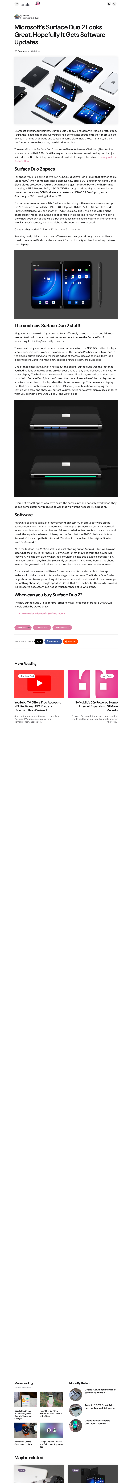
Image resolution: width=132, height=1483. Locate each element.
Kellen (26, 15)
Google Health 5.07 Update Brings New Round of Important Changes (23, 1415)
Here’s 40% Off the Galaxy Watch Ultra (23, 1443)
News (22, 1470)
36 (22, 51)
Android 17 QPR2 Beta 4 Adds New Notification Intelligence (100, 1407)
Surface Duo (43, 627)
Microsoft (24, 627)
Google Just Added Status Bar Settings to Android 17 (100, 1391)
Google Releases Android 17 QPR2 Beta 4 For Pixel (99, 1422)
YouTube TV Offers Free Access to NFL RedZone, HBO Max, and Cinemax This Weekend (37, 706)
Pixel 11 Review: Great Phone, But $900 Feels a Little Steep (51, 1413)
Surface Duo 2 (63, 627)
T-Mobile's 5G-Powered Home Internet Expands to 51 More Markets (97, 706)
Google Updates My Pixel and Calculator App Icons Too (51, 1444)
